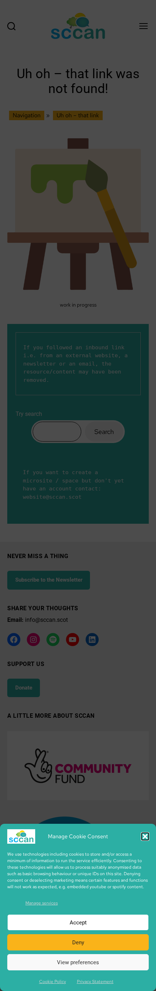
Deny (78, 942)
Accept (78, 922)
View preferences (78, 962)
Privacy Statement (95, 981)
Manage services (41, 903)
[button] (145, 836)
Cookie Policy (52, 981)
